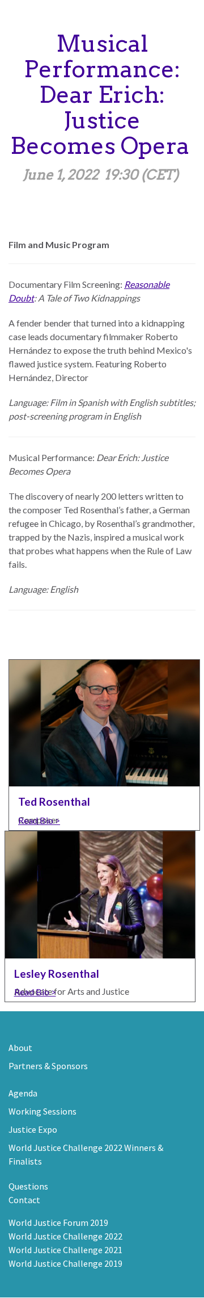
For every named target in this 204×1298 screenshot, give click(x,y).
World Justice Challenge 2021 (65, 1249)
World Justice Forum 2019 (58, 1222)
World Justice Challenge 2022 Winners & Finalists (85, 1154)
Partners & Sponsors (48, 1065)
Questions (28, 1186)
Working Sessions (42, 1111)
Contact (24, 1199)
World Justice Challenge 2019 (65, 1263)
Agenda (22, 1093)
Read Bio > (39, 820)
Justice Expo (32, 1129)
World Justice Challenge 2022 (65, 1236)
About (20, 1047)
